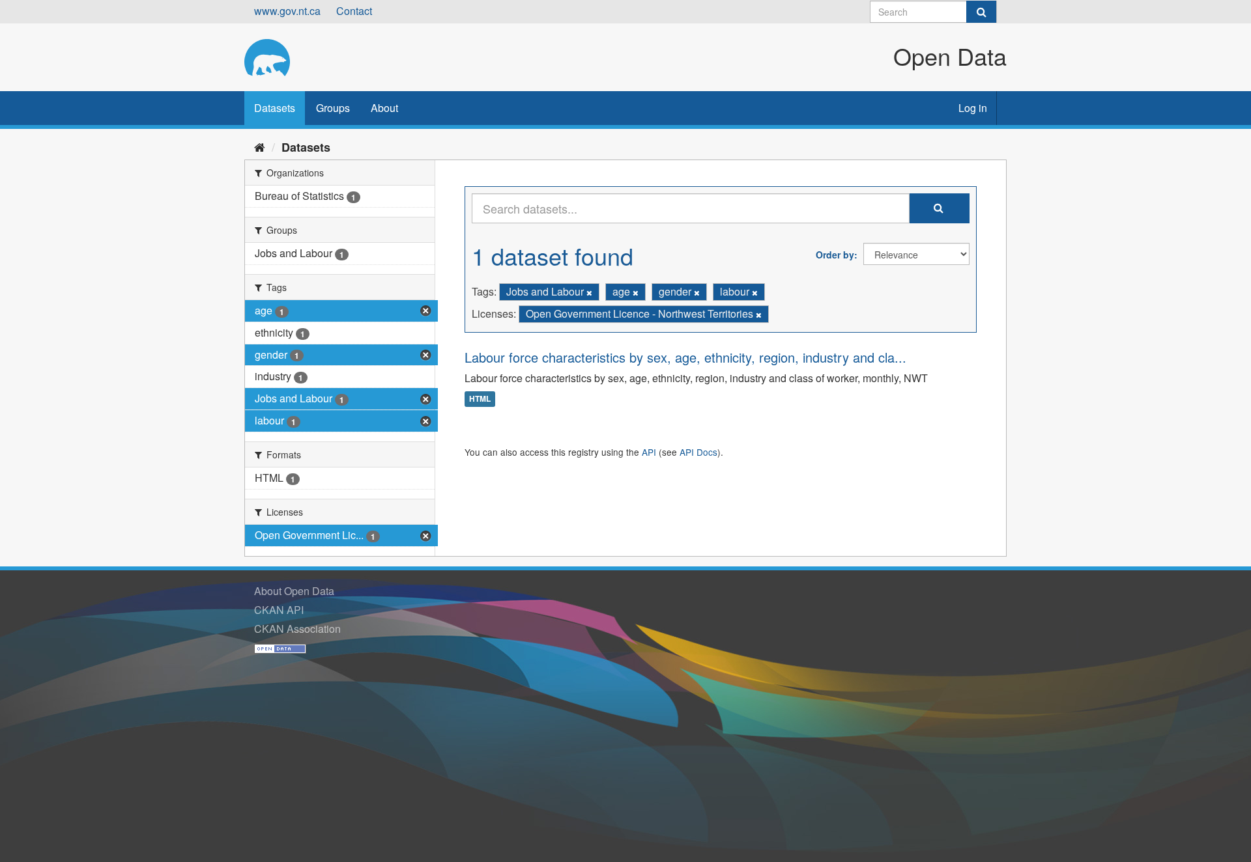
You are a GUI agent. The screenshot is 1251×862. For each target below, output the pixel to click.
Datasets (274, 107)
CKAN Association (297, 628)
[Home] (259, 146)
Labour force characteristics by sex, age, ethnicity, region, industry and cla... (685, 357)
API (649, 451)
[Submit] (981, 12)
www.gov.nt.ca (287, 10)
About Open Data (294, 590)
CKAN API (279, 609)
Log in (972, 107)
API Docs (698, 451)
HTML (480, 399)
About (384, 107)
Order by (835, 254)
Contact (354, 10)
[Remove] (589, 292)
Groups (333, 107)
